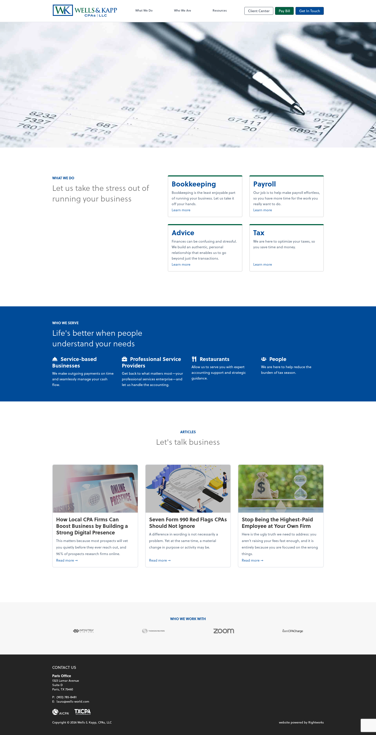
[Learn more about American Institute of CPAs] (60, 712)
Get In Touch (309, 10)
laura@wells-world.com (73, 701)
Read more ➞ (95, 560)
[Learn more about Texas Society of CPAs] (82, 712)
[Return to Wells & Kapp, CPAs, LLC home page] (85, 10)
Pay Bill (284, 10)
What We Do (144, 10)
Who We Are (182, 10)
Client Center (259, 10)
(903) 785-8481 (67, 697)
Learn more (197, 209)
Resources (220, 10)
